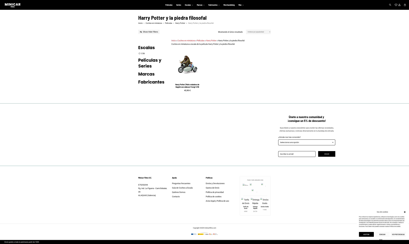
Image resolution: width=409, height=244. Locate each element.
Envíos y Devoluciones (215, 183)
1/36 (143, 53)
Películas (168, 23)
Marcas (146, 74)
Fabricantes (151, 82)
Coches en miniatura (154, 23)
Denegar (382, 234)
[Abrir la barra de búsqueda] (390, 5)
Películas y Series (149, 63)
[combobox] (306, 142)
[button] (405, 212)
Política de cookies (395, 226)
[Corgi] (143, 89)
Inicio (140, 23)
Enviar (326, 154)
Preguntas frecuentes (181, 183)
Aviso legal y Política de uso (217, 201)
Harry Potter (180, 23)
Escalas (146, 48)
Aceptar (366, 234)
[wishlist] (395, 5)
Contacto (176, 196)
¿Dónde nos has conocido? (289, 137)
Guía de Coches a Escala (182, 188)
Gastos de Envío (212, 188)
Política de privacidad (215, 192)
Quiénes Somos (178, 192)
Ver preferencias (398, 234)
